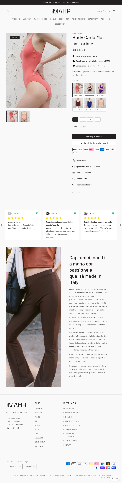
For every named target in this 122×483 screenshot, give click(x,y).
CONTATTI (67, 445)
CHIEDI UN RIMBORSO (72, 413)
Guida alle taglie (79, 126)
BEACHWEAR (40, 442)
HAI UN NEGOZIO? (70, 441)
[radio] (77, 90)
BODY (37, 429)
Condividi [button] (79, 192)
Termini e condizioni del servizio (85, 475)
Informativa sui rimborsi (108, 477)
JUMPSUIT (39, 413)
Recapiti (70, 475)
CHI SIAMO (67, 417)
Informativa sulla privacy (57, 475)
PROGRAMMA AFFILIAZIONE (69, 435)
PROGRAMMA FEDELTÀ (72, 429)
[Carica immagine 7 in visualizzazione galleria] (24, 116)
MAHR (21, 475)
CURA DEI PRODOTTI (71, 425)
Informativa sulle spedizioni (107, 475)
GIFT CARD (39, 446)
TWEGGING (39, 409)
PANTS (37, 417)
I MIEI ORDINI (68, 409)
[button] (8, 11)
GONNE (37, 425)
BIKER (37, 421)
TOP (36, 434)
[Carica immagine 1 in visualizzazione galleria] (12, 116)
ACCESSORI (39, 438)
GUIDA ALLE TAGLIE (71, 421)
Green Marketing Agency (38, 475)
